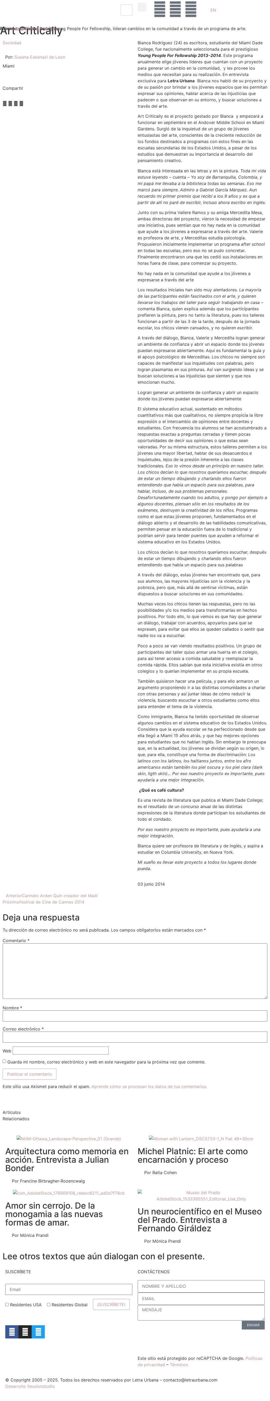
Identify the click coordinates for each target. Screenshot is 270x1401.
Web (7, 1051)
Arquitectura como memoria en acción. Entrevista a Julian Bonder (67, 1159)
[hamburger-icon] (126, 10)
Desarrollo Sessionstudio (30, 1386)
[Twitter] (38, 1331)
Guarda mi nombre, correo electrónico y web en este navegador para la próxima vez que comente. (106, 1062)
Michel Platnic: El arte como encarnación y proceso (193, 1155)
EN (213, 10)
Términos (179, 1364)
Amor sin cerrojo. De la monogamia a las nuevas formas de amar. (54, 1214)
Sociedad (12, 42)
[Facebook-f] (11, 1331)
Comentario (16, 940)
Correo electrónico (23, 1029)
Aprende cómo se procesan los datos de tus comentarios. (149, 1086)
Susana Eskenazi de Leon (34, 28)
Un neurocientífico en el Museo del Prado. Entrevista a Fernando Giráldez (200, 1219)
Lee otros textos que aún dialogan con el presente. (104, 1256)
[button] (142, 7)
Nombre (12, 1008)
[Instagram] (25, 1331)
